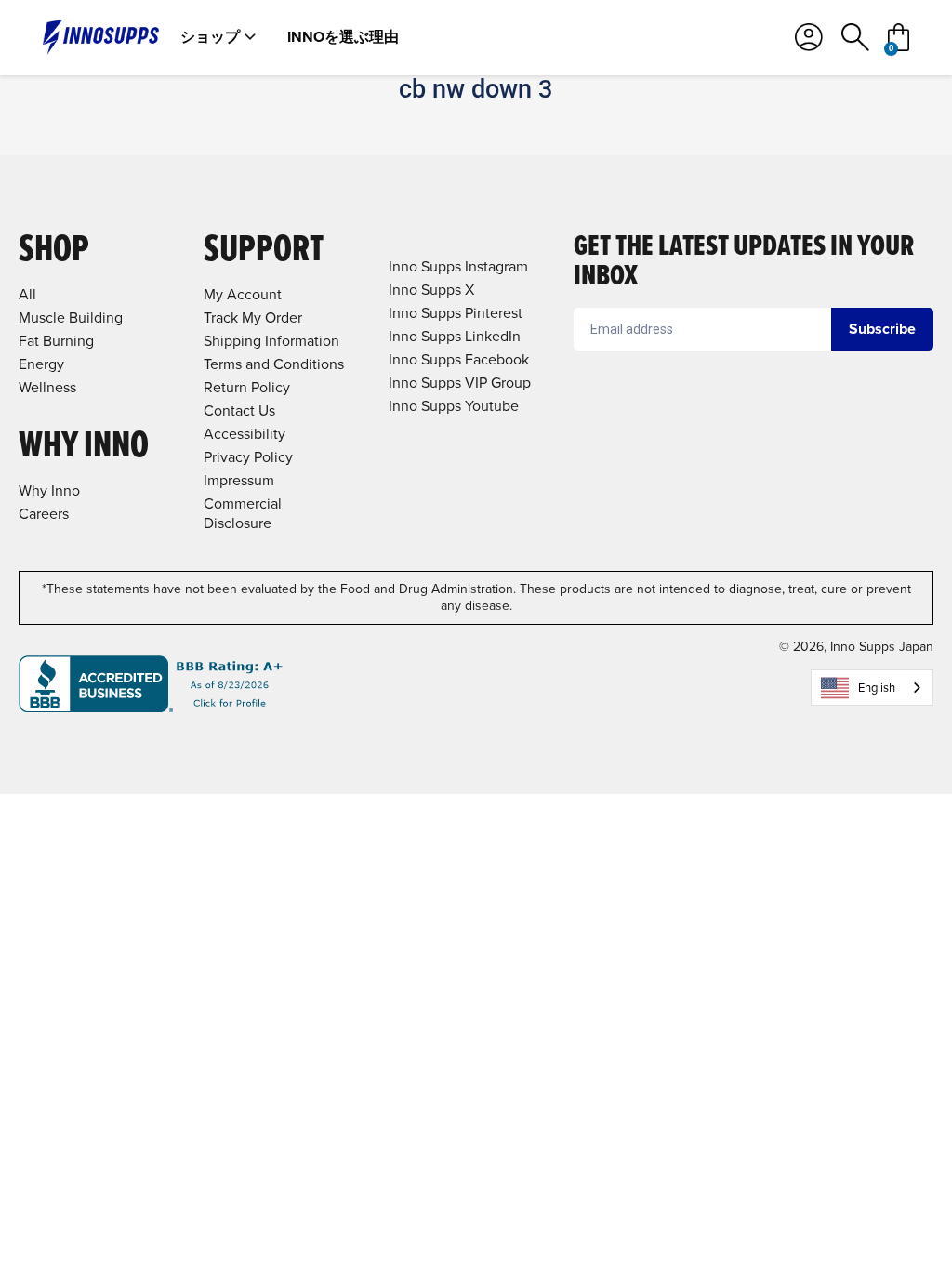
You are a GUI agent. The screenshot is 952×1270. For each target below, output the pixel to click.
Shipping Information (271, 340)
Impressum (239, 480)
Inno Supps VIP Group (460, 382)
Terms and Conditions (274, 364)
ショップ (210, 37)
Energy (41, 364)
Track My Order (253, 317)
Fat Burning (56, 340)
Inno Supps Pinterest (455, 313)
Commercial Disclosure (243, 513)
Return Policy (247, 387)
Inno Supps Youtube (454, 406)
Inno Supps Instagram (458, 266)
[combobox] (872, 687)
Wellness (47, 387)
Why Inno (49, 490)
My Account (243, 294)
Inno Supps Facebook (459, 359)
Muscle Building (71, 317)
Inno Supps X (431, 289)
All (27, 294)
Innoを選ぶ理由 (343, 37)
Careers (44, 513)
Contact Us (239, 410)
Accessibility (244, 433)
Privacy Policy (248, 457)
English (876, 687)
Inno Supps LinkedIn (455, 336)
